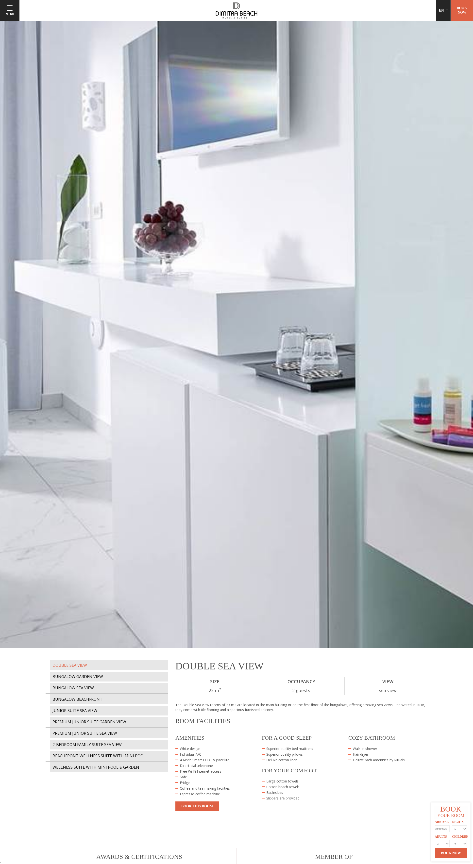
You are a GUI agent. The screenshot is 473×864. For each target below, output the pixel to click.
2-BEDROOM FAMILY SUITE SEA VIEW (87, 744)
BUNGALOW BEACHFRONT (77, 699)
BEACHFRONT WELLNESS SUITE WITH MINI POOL (99, 756)
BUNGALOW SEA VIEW (73, 688)
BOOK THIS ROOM (197, 806)
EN (442, 10)
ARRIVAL (442, 822)
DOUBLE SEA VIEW (69, 665)
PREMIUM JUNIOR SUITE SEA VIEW (84, 733)
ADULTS (441, 836)
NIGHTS (458, 822)
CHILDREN (459, 836)
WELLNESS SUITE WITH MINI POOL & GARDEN (95, 767)
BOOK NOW (451, 853)
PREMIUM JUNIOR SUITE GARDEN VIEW (89, 722)
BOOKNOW (462, 10)
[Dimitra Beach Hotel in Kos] (236, 10)
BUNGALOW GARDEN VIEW (77, 676)
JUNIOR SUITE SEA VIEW (74, 710)
